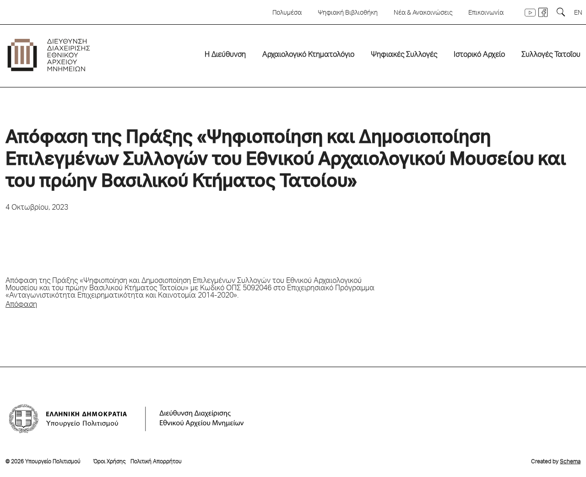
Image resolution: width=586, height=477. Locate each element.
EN (578, 13)
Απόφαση (21, 305)
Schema (570, 462)
